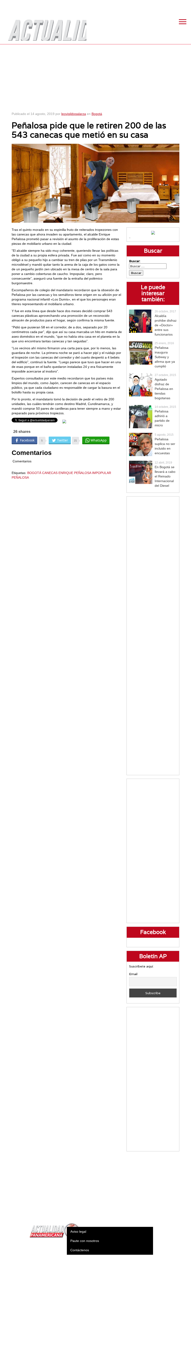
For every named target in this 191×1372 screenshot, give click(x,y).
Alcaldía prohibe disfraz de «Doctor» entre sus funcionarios (166, 325)
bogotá (34, 473)
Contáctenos (79, 1250)
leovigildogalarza (73, 114)
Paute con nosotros (84, 1241)
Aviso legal (78, 1231)
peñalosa (20, 477)
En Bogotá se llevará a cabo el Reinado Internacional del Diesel (165, 476)
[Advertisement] (95, 76)
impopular (101, 473)
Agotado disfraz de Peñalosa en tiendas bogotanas (164, 389)
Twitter (162, 4)
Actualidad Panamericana (44, 27)
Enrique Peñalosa (74, 473)
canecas (50, 473)
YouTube (185, 4)
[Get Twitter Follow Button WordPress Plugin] (64, 421)
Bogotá (97, 114)
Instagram (173, 4)
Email (133, 974)
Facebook (150, 4)
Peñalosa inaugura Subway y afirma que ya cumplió (165, 357)
